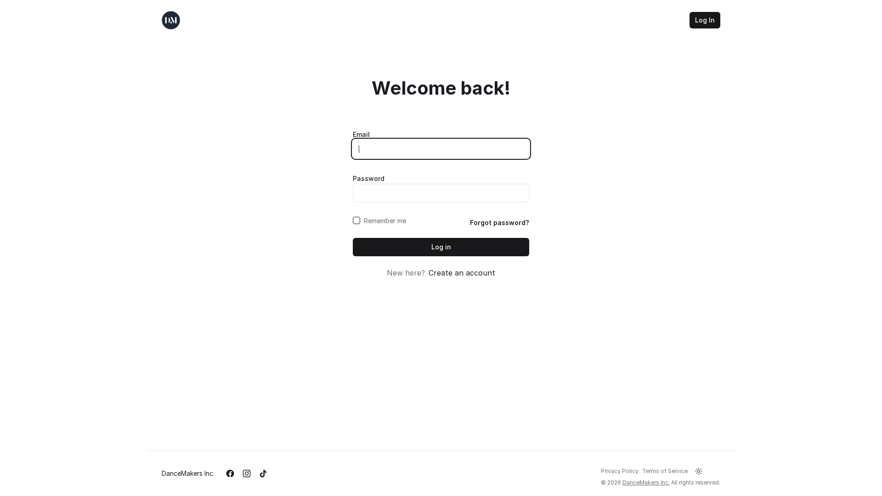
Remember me (385, 221)
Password (368, 178)
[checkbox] (356, 220)
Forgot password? (499, 222)
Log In (705, 20)
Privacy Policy (620, 471)
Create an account (462, 272)
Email (361, 134)
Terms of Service (665, 471)
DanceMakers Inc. (188, 473)
